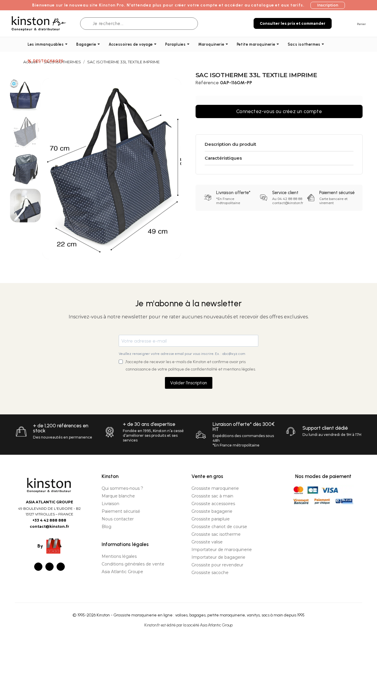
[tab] (279, 144)
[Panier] (351, 23)
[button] (327, 5)
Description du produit (230, 144)
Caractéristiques (223, 158)
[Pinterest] (61, 567)
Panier (361, 24)
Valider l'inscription (188, 383)
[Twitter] (49, 567)
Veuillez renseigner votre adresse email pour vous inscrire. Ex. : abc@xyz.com (182, 354)
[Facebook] (38, 567)
